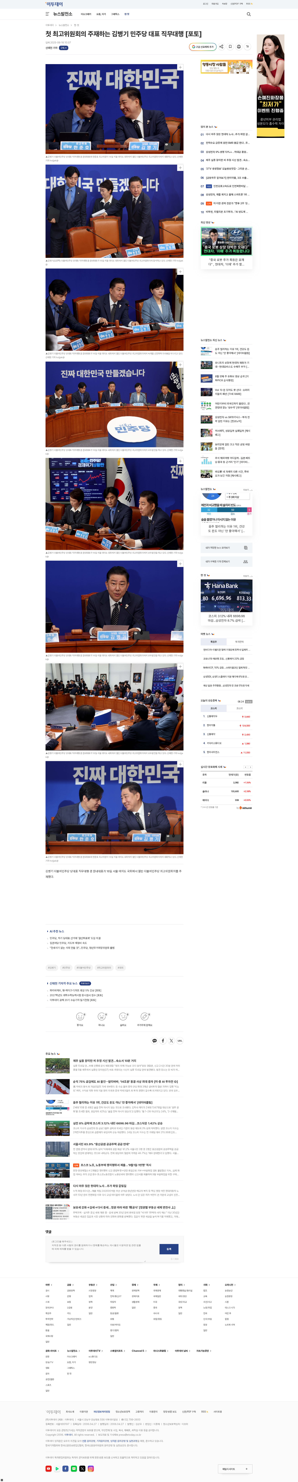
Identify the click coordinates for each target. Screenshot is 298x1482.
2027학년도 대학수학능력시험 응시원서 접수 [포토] (76, 995)
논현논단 (228, 1290)
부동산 (92, 1284)
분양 (90, 1307)
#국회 (120, 967)
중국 (155, 1307)
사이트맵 (217, 1411)
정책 (90, 1302)
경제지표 (135, 1296)
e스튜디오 (93, 1356)
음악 (47, 1373)
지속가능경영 (202, 1350)
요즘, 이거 (101, 14)
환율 (47, 1330)
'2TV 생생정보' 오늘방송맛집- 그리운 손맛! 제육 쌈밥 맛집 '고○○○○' (242, 168)
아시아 (156, 1313)
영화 (47, 1368)
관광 (47, 1356)
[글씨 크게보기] (248, 47)
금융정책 (71, 1290)
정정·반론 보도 (170, 1411)
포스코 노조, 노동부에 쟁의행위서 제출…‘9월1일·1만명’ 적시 (112, 1165)
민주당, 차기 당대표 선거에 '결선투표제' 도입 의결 (75, 938)
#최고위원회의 (104, 967)
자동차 (113, 1302)
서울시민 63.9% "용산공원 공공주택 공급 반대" (101, 1144)
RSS (248, 4)
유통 (112, 1319)
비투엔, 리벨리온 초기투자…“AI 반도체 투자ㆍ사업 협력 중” (236, 211)
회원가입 (215, 4)
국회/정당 (182, 1296)
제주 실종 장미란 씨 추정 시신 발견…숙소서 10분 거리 (104, 1061)
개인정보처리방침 (101, 1411)
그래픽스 (115, 14)
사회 (205, 1284)
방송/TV (49, 1362)
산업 (112, 1284)
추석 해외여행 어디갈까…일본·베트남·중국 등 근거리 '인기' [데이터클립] (232, 462)
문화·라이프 (51, 1350)
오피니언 (229, 1284)
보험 (69, 1302)
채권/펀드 (50, 1324)
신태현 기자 (51, 47)
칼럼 (227, 1319)
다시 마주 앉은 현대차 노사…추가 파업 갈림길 (99, 1186)
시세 (47, 1302)
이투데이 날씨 (181, 1350)
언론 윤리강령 (88, 1441)
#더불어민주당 (84, 967)
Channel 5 (138, 1350)
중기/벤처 (114, 1330)
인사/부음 (207, 1319)
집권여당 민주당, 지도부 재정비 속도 (68, 943)
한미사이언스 (213, 752)
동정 (205, 1324)
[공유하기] (222, 47)
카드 (69, 1313)
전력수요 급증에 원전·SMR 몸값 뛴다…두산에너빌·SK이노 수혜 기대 (240, 142)
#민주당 (66, 967)
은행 (69, 1296)
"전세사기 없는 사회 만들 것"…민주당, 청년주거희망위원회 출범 (82, 947)
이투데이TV (94, 1350)
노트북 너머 (230, 1324)
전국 (205, 1313)
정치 (180, 1284)
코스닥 (239, 708)
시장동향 (92, 1290)
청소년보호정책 (123, 1411)
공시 (47, 1290)
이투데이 (50, 25)
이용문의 (153, 1411)
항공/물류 (114, 1313)
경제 (134, 1284)
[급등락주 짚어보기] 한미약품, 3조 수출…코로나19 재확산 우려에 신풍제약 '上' (246, 177)
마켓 (48, 1284)
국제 (155, 1284)
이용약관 (84, 1411)
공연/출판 (50, 1379)
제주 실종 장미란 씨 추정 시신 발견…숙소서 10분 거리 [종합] (237, 160)
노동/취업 (207, 1307)
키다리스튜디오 (214, 743)
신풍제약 (211, 734)
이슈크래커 (86, 14)
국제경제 (157, 1290)
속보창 (224, 4)
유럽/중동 (157, 1319)
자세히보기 (85, 983)
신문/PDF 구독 (237, 4)
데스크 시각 (230, 1307)
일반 (47, 1342)
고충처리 (140, 1411)
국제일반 (157, 1296)
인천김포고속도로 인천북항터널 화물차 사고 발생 (235, 186)
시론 (227, 1302)
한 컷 (127, 14)
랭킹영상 (92, 1362)
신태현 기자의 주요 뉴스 (64, 983)
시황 (47, 1296)
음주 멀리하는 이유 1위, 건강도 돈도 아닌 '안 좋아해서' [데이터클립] (112, 1102)
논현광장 (228, 1296)
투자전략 (239, 641)
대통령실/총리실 (185, 1290)
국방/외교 (182, 1302)
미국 (155, 1302)
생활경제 (135, 1302)
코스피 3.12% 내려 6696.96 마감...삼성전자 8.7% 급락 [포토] (226, 620)
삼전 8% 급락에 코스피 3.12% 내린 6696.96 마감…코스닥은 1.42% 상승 (118, 1123)
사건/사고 (207, 1302)
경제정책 (135, 1290)
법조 (205, 1290)
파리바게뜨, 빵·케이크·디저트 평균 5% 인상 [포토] (75, 990)
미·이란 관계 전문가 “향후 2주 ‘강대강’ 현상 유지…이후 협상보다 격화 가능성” (250, 203)
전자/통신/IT (116, 1296)
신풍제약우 (212, 716)
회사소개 (70, 1411)
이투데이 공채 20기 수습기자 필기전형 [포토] (73, 1000)
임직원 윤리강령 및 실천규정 (123, 1441)
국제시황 (49, 1336)
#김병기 (52, 967)
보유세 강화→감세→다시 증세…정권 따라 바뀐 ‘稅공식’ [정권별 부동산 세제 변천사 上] (124, 1207)
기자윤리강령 (103, 1441)
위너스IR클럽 (159, 1350)
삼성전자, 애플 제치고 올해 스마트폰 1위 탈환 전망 (231, 194)
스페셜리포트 (116, 1350)
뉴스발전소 (62, 14)
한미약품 (211, 725)
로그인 (205, 4)
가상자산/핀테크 (74, 1319)
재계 (112, 1290)
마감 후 (228, 1313)
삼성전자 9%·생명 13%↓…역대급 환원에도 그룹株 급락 (235, 152)
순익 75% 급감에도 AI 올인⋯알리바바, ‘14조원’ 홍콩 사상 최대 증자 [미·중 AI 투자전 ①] (125, 1081)
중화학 (113, 1307)
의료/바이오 (115, 1324)
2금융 (69, 1307)
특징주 (214, 641)
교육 (205, 1296)
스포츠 (48, 1385)
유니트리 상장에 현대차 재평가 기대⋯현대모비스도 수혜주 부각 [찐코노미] (232, 366)
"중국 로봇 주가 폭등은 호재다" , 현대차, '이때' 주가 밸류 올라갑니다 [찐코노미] (226, 264)
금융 (69, 1284)
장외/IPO (50, 1307)
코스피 (214, 708)
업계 (90, 1296)
